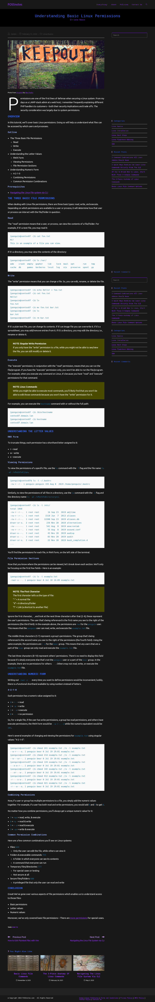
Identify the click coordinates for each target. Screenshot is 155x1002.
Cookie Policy (85, 999)
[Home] (71, 20)
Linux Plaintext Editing (122, 139)
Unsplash (19, 92)
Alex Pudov (29, 92)
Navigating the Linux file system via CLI (29, 192)
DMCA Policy (139, 998)
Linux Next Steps (119, 135)
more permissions (78, 918)
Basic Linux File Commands (23, 974)
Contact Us (97, 999)
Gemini (14, 34)
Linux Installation (120, 131)
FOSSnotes (15, 4)
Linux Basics (79, 20)
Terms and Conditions (109, 998)
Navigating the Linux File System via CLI (88, 974)
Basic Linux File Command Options (127, 186)
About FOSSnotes (92, 998)
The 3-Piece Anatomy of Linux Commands (56, 974)
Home (81, 998)
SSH (113, 144)
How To (15, 927)
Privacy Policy (126, 998)
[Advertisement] (129, 78)
